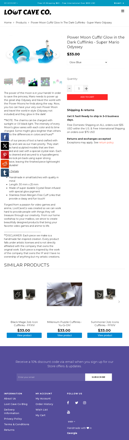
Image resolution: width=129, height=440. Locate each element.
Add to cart (87, 97)
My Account (43, 398)
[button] (10, 54)
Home (8, 22)
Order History (44, 404)
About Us (10, 398)
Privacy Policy (13, 418)
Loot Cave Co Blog (15, 404)
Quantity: (72, 78)
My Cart (41, 415)
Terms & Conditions (16, 424)
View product (24, 335)
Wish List (42, 409)
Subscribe (98, 377)
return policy (106, 142)
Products (21, 22)
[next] (121, 301)
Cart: (120, 3)
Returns (9, 429)
